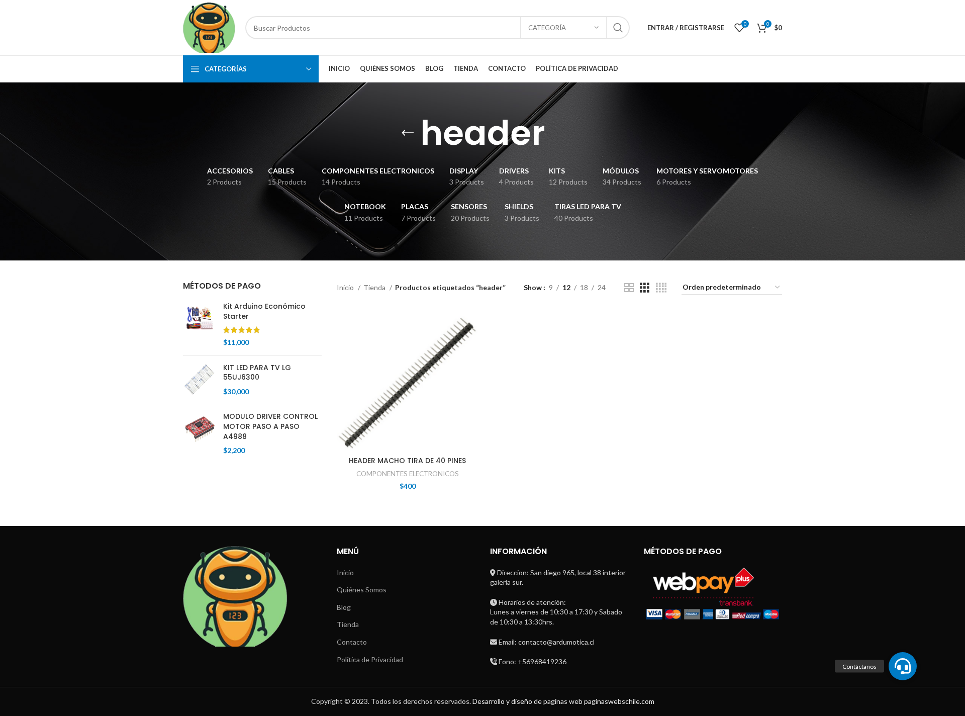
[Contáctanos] (903, 666)
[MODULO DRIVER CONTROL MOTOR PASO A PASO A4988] (199, 433)
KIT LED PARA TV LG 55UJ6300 (257, 373)
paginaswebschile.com (619, 701)
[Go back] (407, 133)
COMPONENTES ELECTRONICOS (407, 474)
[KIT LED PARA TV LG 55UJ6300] (199, 380)
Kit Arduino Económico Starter (264, 311)
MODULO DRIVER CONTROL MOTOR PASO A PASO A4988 (270, 426)
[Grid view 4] (661, 288)
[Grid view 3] (644, 288)
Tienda (375, 287)
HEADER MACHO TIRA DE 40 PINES (407, 461)
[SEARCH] (618, 27)
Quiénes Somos (362, 589)
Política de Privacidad (370, 659)
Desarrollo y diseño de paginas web (527, 701)
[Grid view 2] (629, 288)
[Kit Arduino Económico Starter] (199, 324)
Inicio (346, 287)
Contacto (352, 642)
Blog (344, 607)
